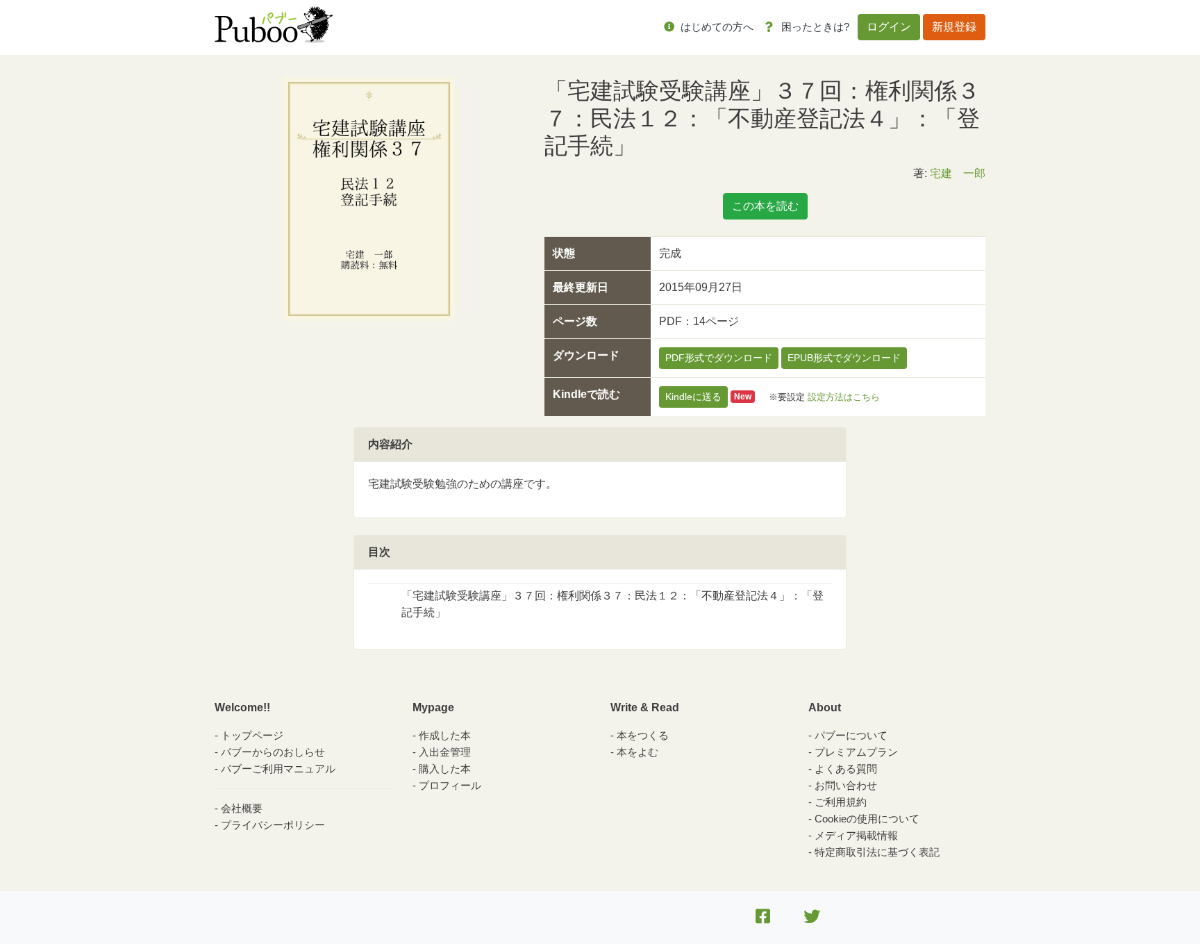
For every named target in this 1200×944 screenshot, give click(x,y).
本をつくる (643, 735)
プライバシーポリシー (273, 825)
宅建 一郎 (957, 173)
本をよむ (637, 752)
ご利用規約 (841, 802)
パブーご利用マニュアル (278, 769)
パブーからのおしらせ (273, 752)
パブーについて (851, 735)
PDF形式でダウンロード (718, 357)
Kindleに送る (693, 396)
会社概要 (241, 808)
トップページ (252, 735)
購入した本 (445, 769)
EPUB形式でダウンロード (844, 357)
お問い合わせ (846, 785)
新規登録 (954, 27)
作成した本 (445, 735)
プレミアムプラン (856, 752)
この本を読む (765, 206)
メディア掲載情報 (856, 835)
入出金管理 (445, 752)
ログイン (889, 27)
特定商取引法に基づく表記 (877, 852)
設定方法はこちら (844, 396)
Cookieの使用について (867, 819)
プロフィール (450, 785)
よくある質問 (846, 769)
